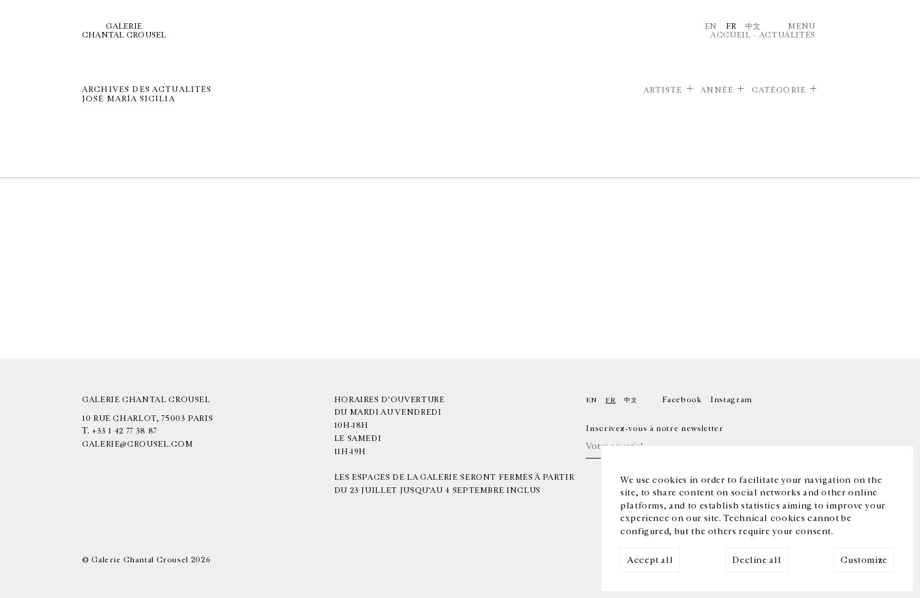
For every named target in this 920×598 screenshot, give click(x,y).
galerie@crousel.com (137, 444)
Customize (864, 560)
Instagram (731, 400)
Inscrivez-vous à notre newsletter (654, 428)
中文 (753, 26)
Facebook (682, 400)
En (711, 26)
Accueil (730, 35)
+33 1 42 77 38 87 (124, 431)
